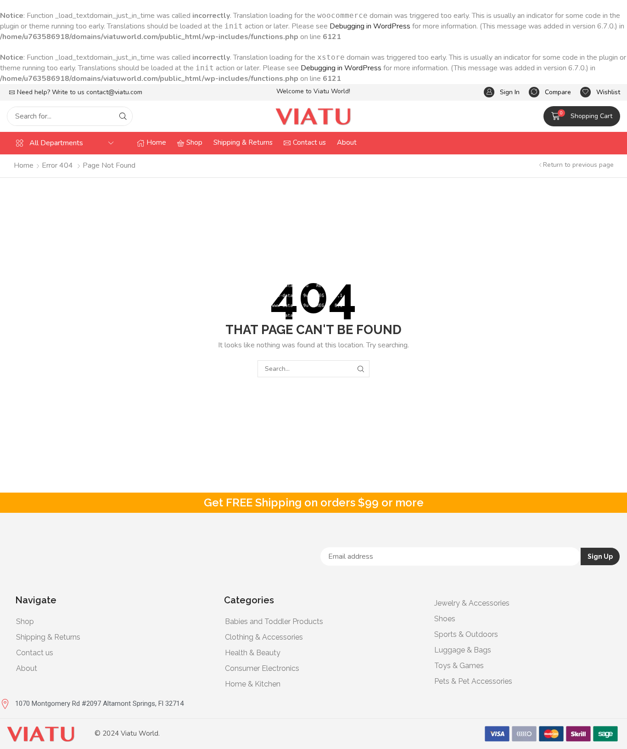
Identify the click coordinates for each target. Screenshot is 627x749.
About (26, 668)
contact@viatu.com (114, 92)
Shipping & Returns (48, 637)
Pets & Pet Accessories (473, 681)
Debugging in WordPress (370, 26)
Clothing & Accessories (264, 637)
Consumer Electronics (262, 668)
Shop (25, 621)
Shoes (444, 618)
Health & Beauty (252, 652)
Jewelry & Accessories (471, 603)
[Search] (123, 116)
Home (24, 165)
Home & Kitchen (252, 684)
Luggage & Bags (462, 650)
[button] (502, 92)
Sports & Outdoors (466, 634)
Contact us (34, 652)
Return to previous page (578, 164)
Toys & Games (459, 665)
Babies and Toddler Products (274, 621)
